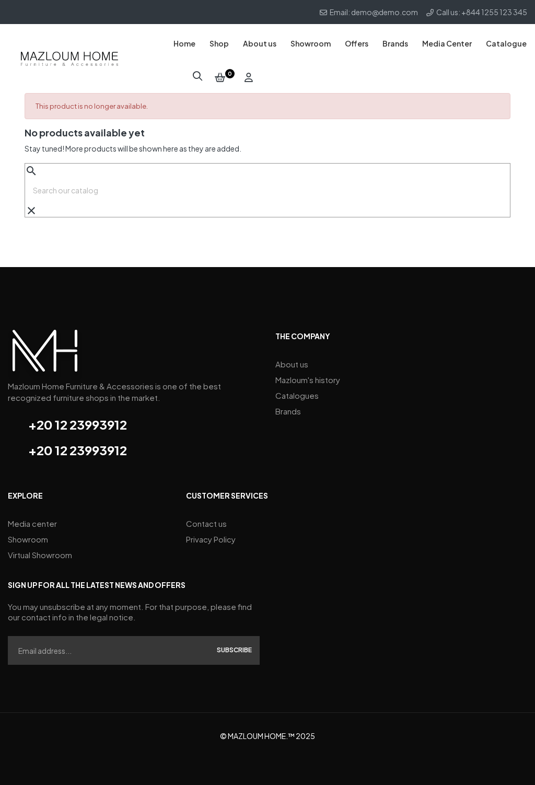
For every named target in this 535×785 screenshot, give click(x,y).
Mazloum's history (307, 380)
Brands (288, 411)
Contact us (206, 523)
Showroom (28, 539)
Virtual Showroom (40, 555)
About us (291, 364)
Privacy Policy (211, 539)
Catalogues (297, 395)
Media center (32, 523)
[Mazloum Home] (45, 354)
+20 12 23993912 (77, 424)
